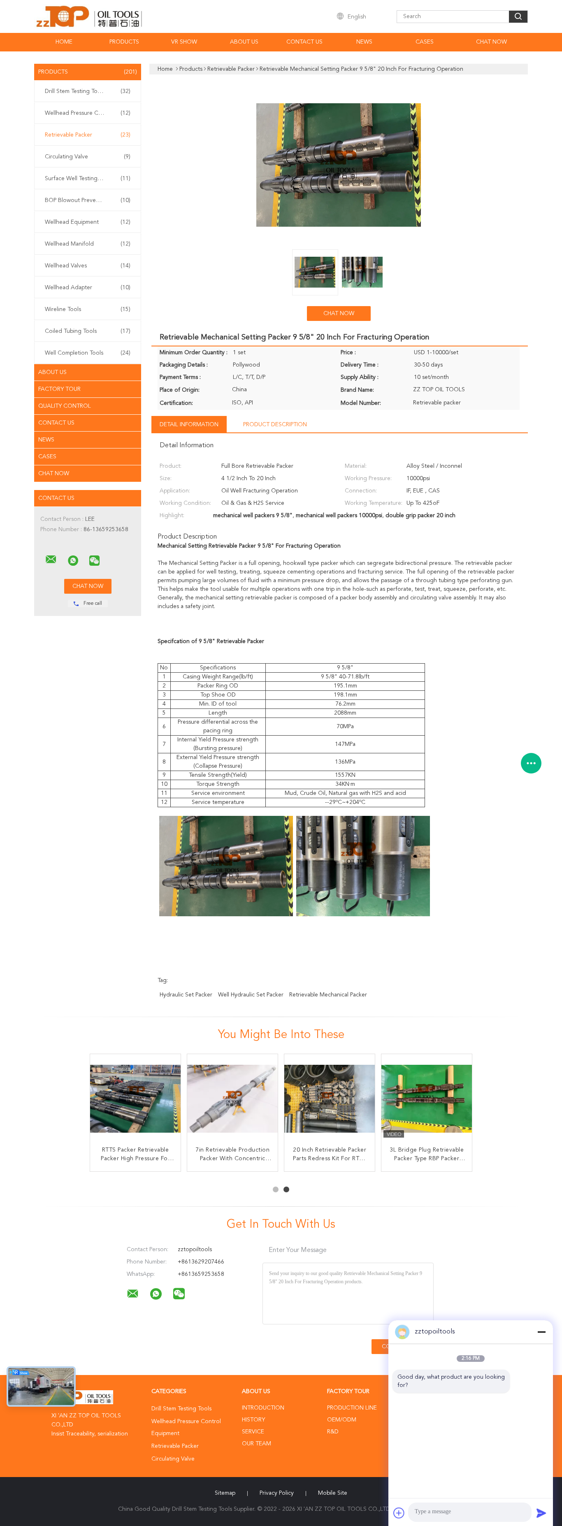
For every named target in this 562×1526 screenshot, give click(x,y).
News (364, 42)
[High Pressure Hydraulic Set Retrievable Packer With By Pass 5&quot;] (329, 1099)
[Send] (541, 1513)
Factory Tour (59, 389)
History (253, 1420)
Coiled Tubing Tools (87, 331)
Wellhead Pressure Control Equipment (90, 113)
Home (64, 42)
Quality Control (64, 406)
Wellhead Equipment (87, 222)
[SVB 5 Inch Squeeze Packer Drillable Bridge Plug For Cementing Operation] (232, 1099)
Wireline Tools (87, 309)
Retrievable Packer (87, 135)
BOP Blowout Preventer (87, 200)
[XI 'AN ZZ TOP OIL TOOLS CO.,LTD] (51, 559)
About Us (244, 42)
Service (253, 1432)
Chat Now (491, 42)
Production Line (352, 1408)
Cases (425, 42)
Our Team (256, 1444)
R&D (333, 1432)
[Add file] (399, 1513)
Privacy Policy (277, 1493)
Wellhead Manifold (87, 244)
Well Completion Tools (87, 353)
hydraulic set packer (186, 995)
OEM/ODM (341, 1420)
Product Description (275, 424)
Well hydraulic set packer (250, 995)
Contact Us (304, 42)
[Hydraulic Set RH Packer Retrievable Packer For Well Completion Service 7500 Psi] (135, 1099)
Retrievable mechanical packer (328, 995)
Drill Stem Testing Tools (87, 91)
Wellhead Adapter (87, 287)
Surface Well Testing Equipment (87, 178)
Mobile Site (332, 1493)
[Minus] (541, 1332)
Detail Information (189, 424)
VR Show (184, 42)
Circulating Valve (87, 157)
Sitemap (225, 1493)
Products (124, 42)
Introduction (263, 1408)
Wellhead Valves (87, 266)
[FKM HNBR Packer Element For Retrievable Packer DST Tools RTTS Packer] (426, 1099)
